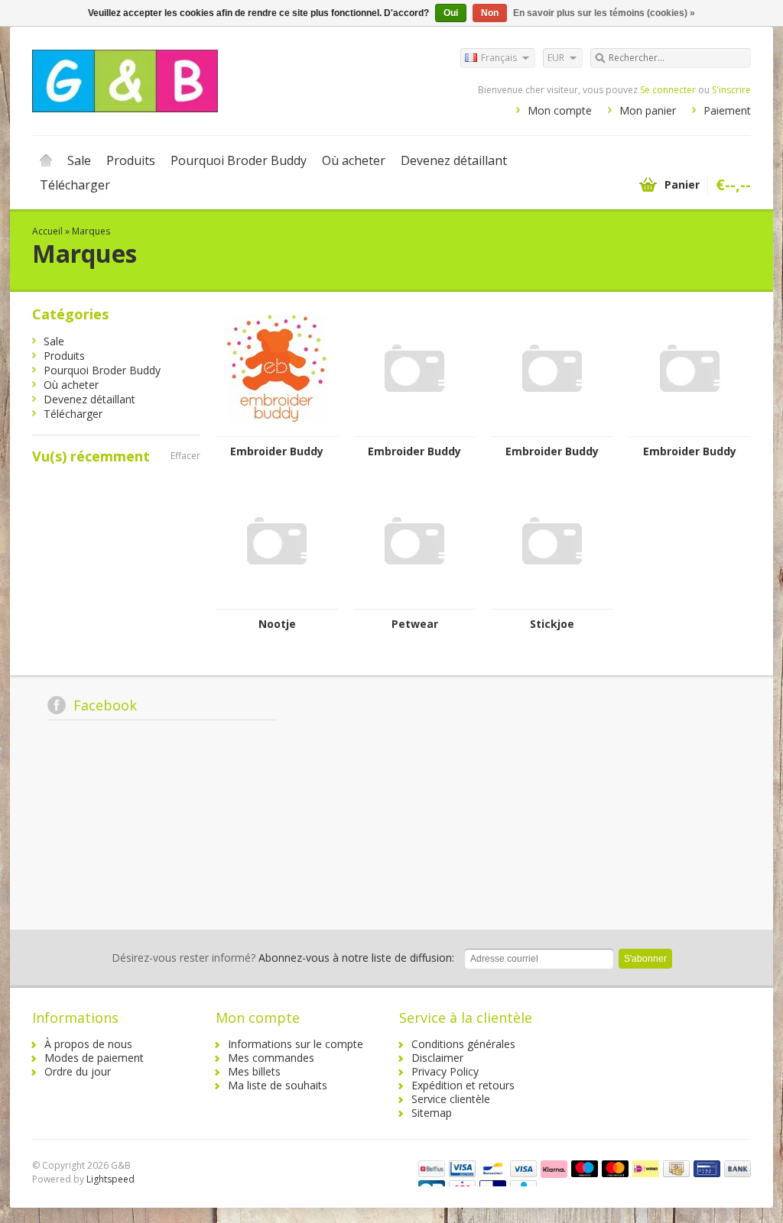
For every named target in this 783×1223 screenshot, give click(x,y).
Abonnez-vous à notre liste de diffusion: (283, 957)
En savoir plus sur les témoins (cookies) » (604, 13)
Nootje (277, 624)
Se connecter (668, 89)
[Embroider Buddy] (277, 429)
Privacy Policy (445, 1071)
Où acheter (353, 160)
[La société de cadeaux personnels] (212, 80)
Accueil (46, 160)
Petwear (415, 624)
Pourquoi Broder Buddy (239, 160)
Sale (79, 160)
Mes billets (254, 1071)
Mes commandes (271, 1057)
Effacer (185, 455)
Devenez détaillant (454, 160)
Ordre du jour (77, 1071)
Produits (130, 160)
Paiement (727, 110)
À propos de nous (88, 1044)
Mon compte (560, 110)
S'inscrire (731, 89)
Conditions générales (463, 1044)
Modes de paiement (94, 1057)
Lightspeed (110, 1179)
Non (490, 13)
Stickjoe (552, 624)
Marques (91, 231)
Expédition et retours (463, 1085)
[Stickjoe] (552, 601)
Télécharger (75, 184)
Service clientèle (450, 1099)
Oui (450, 13)
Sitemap (431, 1112)
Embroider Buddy (276, 451)
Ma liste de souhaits (277, 1085)
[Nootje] (277, 601)
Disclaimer (437, 1057)
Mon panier (647, 110)
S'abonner (645, 958)
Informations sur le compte (295, 1044)
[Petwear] (414, 601)
